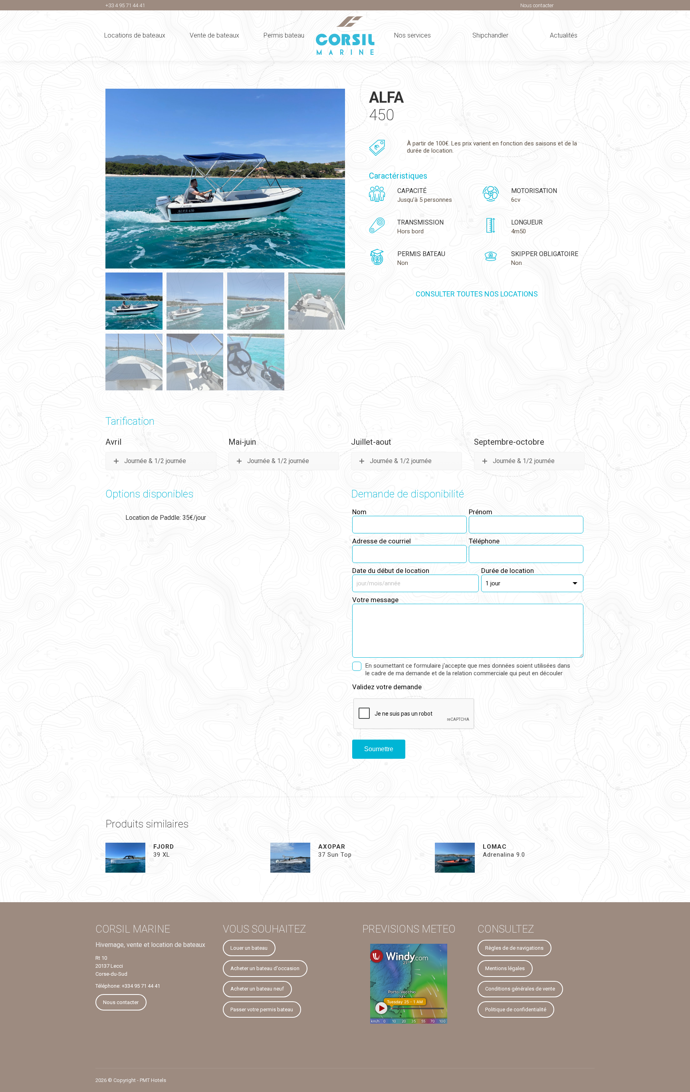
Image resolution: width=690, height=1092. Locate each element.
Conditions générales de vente (520, 989)
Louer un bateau (249, 948)
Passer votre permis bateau (261, 1009)
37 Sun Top (335, 850)
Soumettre (378, 749)
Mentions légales (505, 968)
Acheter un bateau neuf (257, 989)
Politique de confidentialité (515, 1009)
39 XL (163, 850)
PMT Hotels (153, 1080)
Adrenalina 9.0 (504, 850)
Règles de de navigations (514, 948)
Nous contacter (537, 5)
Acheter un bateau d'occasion (264, 968)
